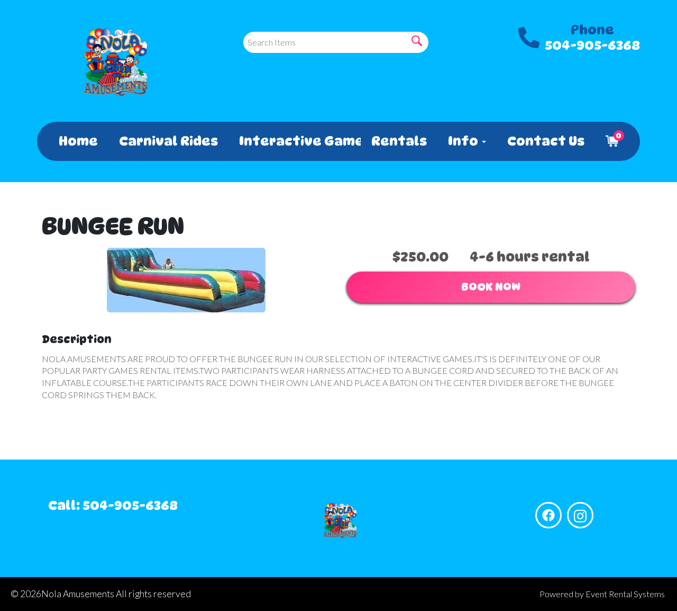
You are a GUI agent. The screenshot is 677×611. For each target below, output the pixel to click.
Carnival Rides (168, 141)
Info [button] (464, 141)
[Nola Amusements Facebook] (548, 515)
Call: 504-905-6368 (113, 505)
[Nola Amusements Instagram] (580, 515)
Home (78, 141)
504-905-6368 (592, 45)
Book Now (490, 287)
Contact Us (545, 141)
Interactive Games (294, 141)
